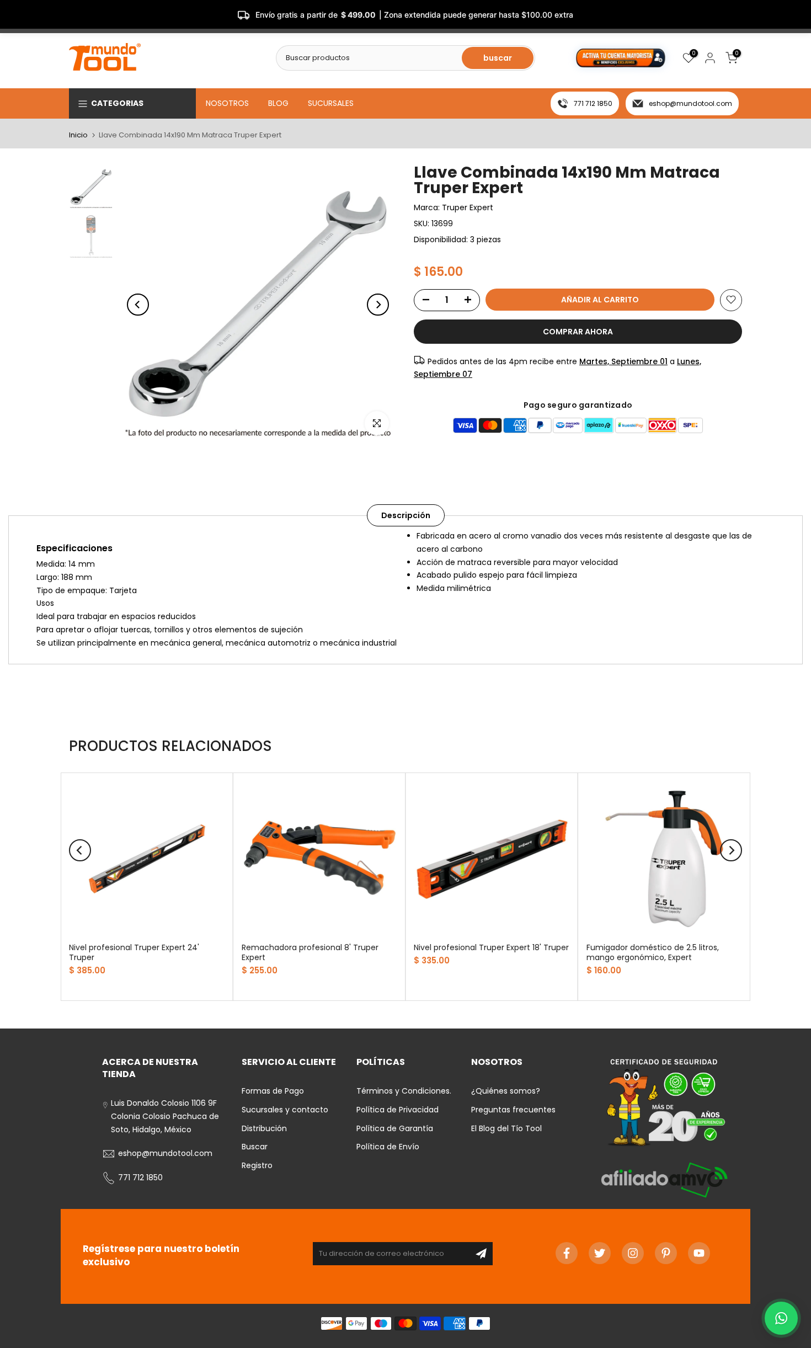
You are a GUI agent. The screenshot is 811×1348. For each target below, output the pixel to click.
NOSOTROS (227, 103)
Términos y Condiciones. (403, 1090)
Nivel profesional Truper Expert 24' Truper (134, 951)
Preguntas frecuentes (513, 1109)
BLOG (278, 103)
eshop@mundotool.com (690, 103)
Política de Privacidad (397, 1109)
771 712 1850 (593, 103)
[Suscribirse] (481, 1253)
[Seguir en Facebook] (567, 1253)
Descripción (405, 515)
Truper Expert (467, 207)
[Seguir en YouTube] (699, 1253)
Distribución (264, 1128)
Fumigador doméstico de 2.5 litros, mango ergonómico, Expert (652, 951)
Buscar (255, 1146)
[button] (781, 1318)
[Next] (378, 305)
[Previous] (138, 305)
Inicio (78, 134)
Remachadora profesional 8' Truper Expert (310, 951)
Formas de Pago (273, 1090)
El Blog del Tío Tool (506, 1128)
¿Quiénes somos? (505, 1090)
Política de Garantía (394, 1128)
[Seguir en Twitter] (600, 1253)
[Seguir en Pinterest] (666, 1253)
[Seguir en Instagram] (633, 1253)
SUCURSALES (331, 103)
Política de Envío (387, 1146)
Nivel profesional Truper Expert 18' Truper (491, 946)
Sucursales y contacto (285, 1109)
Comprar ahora (578, 331)
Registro (257, 1165)
